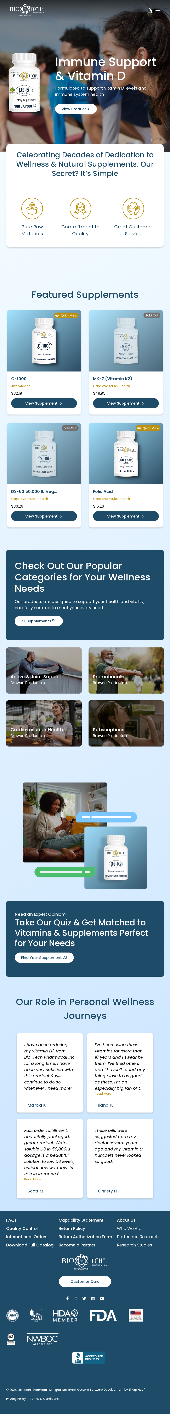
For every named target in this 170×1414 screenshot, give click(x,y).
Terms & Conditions (44, 1399)
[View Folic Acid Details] (126, 453)
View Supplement (42, 403)
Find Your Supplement (41, 957)
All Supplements (36, 621)
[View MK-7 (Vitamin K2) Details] (126, 340)
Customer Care (85, 1281)
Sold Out (152, 315)
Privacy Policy (16, 1399)
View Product (74, 108)
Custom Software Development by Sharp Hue (111, 1390)
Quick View (68, 315)
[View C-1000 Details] (44, 340)
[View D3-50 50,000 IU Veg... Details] (44, 453)
